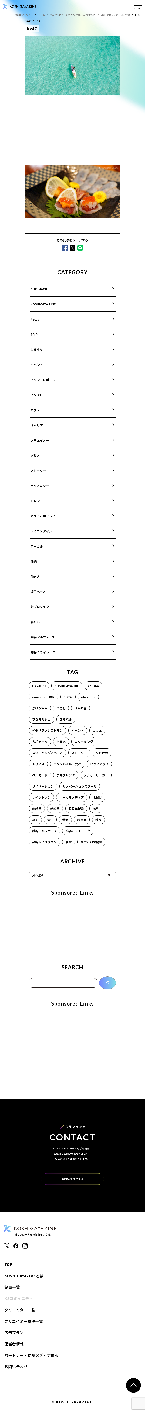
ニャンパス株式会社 (67, 764)
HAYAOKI (39, 685)
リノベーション (43, 786)
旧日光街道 (76, 808)
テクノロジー (40, 485)
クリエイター (40, 440)
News (35, 319)
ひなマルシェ (41, 719)
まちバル (66, 719)
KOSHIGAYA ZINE (43, 304)
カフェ (35, 410)
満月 (96, 808)
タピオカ (102, 752)
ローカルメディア (71, 797)
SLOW (68, 697)
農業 (69, 842)
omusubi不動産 (43, 697)
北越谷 (97, 797)
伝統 (34, 561)
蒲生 (50, 819)
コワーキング (84, 741)
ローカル (37, 546)
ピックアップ (99, 764)
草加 (35, 819)
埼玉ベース (38, 591)
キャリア (37, 425)
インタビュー (40, 395)
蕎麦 (65, 819)
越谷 (98, 819)
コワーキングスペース (47, 752)
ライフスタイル (41, 531)
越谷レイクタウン (44, 842)
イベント (37, 364)
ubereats (88, 697)
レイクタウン (41, 797)
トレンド (37, 501)
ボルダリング (65, 775)
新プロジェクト (41, 606)
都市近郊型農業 (91, 842)
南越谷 (37, 808)
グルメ (35, 455)
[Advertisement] (72, 130)
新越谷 (55, 808)
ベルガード (40, 775)
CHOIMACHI (39, 289)
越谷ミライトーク (43, 652)
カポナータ (40, 741)
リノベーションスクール (80, 786)
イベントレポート (43, 379)
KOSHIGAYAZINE (67, 685)
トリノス (38, 764)
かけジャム (40, 708)
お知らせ (37, 349)
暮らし (35, 622)
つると (61, 708)
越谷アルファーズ (43, 637)
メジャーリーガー (96, 775)
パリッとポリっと (43, 516)
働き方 (35, 576)
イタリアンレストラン (47, 730)
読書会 (81, 819)
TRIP (34, 334)
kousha (93, 685)
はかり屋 (80, 708)
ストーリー (38, 470)
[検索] (107, 982)
